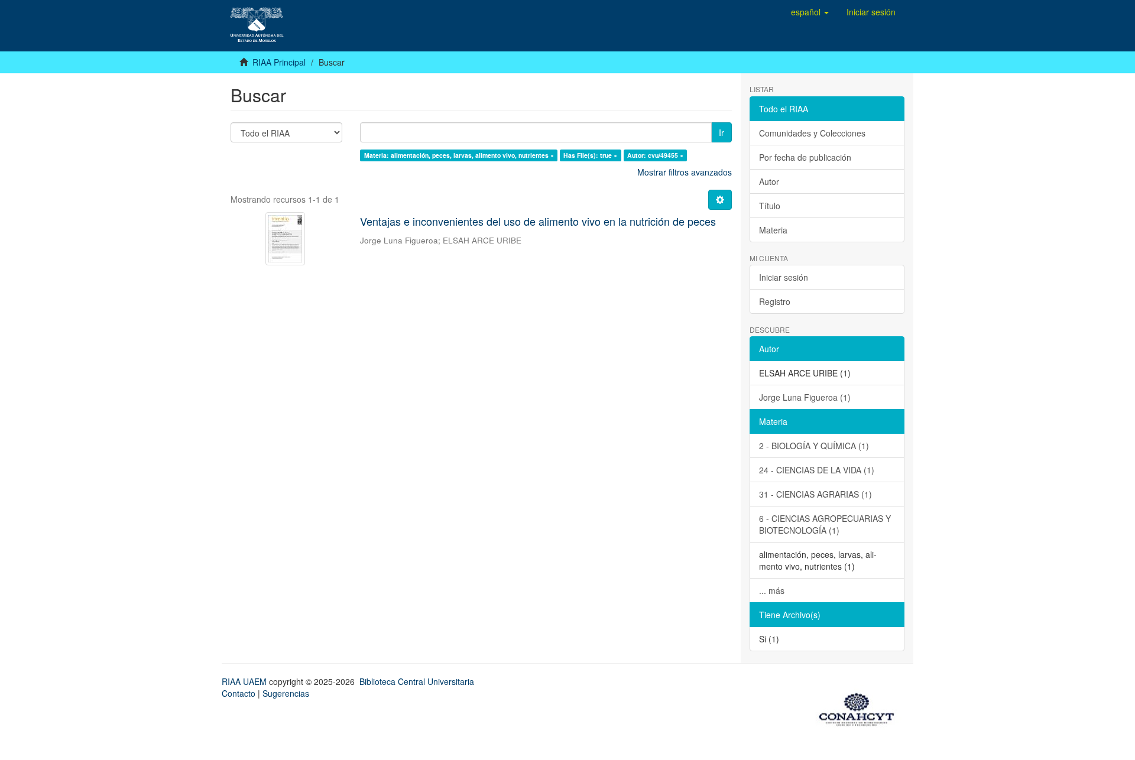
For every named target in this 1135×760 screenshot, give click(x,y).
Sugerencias (285, 693)
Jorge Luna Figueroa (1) (805, 397)
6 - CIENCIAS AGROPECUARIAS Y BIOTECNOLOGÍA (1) (825, 524)
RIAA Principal (279, 62)
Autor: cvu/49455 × (655, 155)
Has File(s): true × (590, 155)
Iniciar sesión (783, 277)
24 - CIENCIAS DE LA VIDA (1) (816, 470)
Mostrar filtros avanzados (684, 172)
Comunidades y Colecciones (812, 133)
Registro (774, 301)
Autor (769, 181)
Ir (721, 132)
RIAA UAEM (245, 681)
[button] (810, 12)
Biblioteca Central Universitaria (416, 681)
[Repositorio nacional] (860, 707)
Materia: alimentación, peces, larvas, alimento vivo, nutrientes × (459, 155)
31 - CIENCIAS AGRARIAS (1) (815, 494)
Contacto (238, 693)
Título (769, 206)
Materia (773, 230)
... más (771, 590)
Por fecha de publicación (805, 157)
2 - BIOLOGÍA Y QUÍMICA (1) (814, 446)
